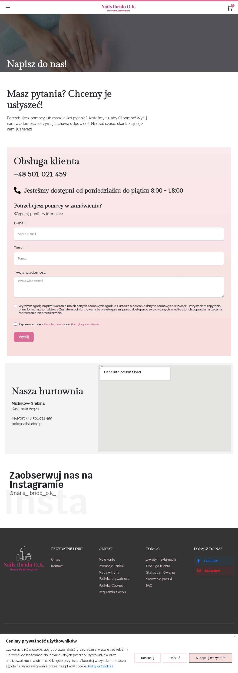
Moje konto (107, 559)
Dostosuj (147, 658)
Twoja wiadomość (30, 272)
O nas (55, 559)
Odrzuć (174, 658)
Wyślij (24, 336)
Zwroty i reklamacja (161, 559)
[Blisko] (235, 636)
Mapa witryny (109, 572)
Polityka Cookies (101, 666)
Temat (19, 248)
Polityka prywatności (114, 578)
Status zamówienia (160, 572)
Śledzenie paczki (159, 579)
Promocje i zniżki (111, 566)
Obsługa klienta (158, 566)
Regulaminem (54, 324)
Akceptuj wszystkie (210, 658)
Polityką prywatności (85, 324)
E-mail (20, 223)
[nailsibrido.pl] (119, 7)
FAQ (149, 585)
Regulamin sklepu (112, 592)
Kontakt (57, 566)
